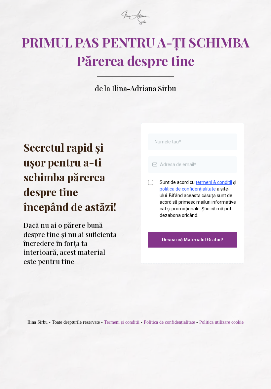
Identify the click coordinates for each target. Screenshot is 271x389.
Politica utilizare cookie (221, 322)
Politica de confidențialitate (169, 322)
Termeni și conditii (121, 322)
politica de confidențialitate (188, 189)
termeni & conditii (214, 182)
